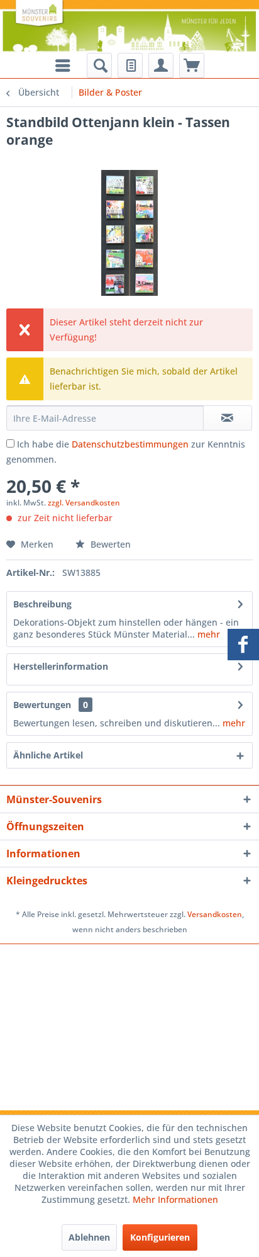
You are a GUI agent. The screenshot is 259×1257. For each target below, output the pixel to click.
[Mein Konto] (161, 65)
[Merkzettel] (130, 65)
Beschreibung (42, 604)
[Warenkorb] (191, 65)
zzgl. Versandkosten (84, 502)
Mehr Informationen (175, 1199)
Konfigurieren (160, 1237)
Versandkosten (214, 914)
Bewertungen (42, 705)
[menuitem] (99, 65)
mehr (207, 634)
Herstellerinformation (60, 666)
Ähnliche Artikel (48, 755)
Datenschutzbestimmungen (130, 444)
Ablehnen (89, 1237)
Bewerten (109, 544)
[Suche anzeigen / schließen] (99, 65)
